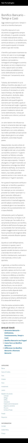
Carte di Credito (5, 372)
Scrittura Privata (8, 410)
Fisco (2, 383)
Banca (3, 368)
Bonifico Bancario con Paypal (16, 340)
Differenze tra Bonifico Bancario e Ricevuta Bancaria (13, 350)
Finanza (3, 379)
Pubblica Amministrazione (11, 404)
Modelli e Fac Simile (7, 394)
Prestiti (3, 413)
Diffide (5, 400)
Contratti (6, 396)
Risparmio (4, 417)
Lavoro (3, 390)
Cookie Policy (5, 430)
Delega (6, 398)
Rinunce (6, 408)
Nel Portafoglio (7, 3)
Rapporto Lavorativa (9, 406)
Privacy (3, 433)
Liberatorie (7, 402)
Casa (2, 375)
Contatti (3, 426)
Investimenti (4, 386)
